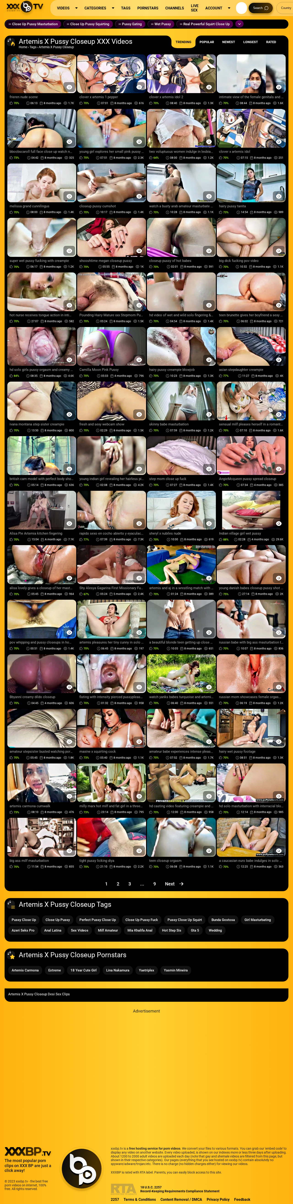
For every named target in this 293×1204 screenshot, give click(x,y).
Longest (250, 42)
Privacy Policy (218, 1199)
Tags (33, 47)
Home (23, 47)
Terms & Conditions (140, 1199)
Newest (228, 42)
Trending (183, 42)
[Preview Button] (69, 87)
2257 (115, 1199)
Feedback (242, 1199)
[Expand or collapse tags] (239, 24)
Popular (207, 42)
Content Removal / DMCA (181, 1199)
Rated (271, 42)
